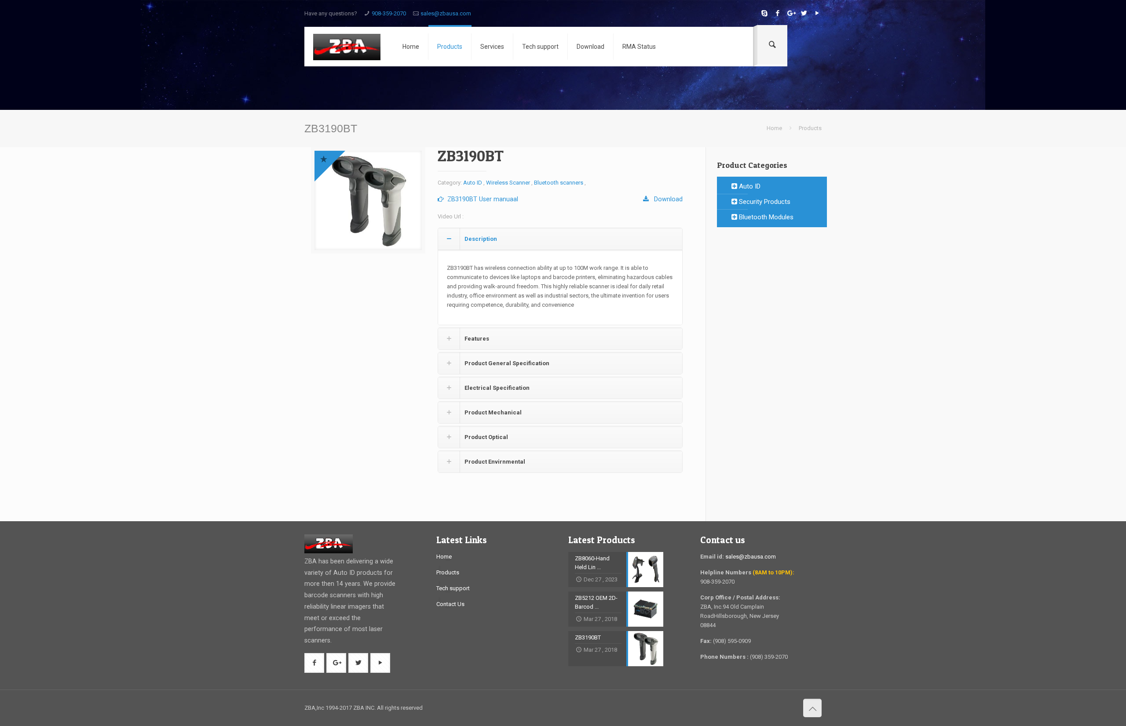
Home (774, 128)
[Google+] (790, 13)
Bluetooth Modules (765, 217)
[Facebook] (777, 13)
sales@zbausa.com (445, 13)
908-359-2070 (389, 13)
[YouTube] (817, 13)
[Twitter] (803, 13)
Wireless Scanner (508, 182)
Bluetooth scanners (558, 182)
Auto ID (472, 182)
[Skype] (764, 13)
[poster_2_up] (368, 200)
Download (666, 199)
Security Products (763, 202)
